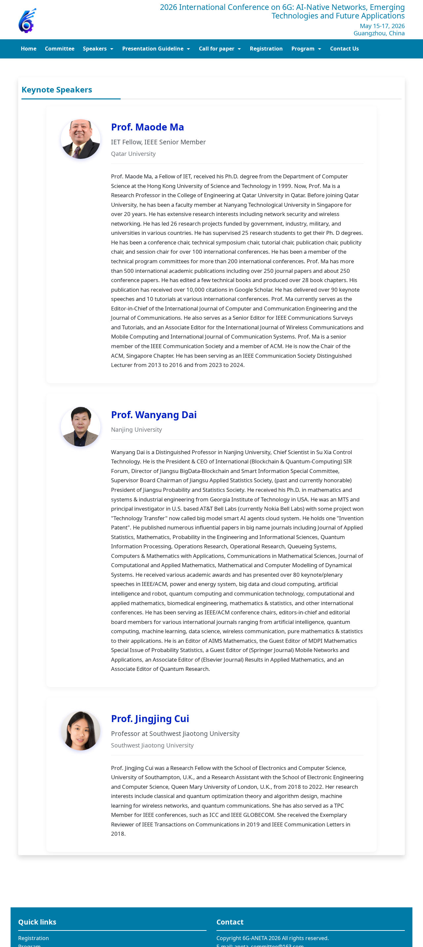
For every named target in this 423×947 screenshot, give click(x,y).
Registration (33, 938)
